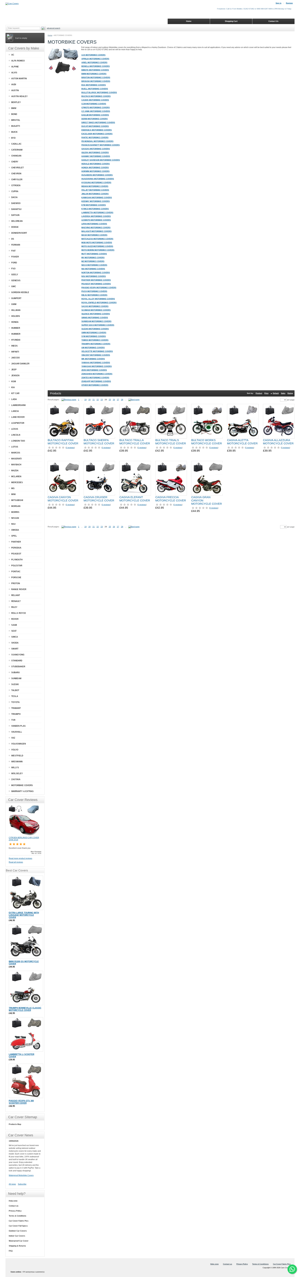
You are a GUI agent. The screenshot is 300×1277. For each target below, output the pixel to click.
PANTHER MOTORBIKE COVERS (96, 280)
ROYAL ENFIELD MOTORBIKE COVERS (99, 303)
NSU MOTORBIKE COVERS (93, 276)
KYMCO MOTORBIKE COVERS (95, 209)
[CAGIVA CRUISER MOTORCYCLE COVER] (99, 478)
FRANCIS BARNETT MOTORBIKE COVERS (100, 145)
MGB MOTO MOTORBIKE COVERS (96, 242)
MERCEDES (17, 482)
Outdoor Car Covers (18, 1231)
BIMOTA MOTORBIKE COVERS (95, 70)
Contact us (13, 1206)
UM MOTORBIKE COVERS (93, 348)
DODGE (15, 227)
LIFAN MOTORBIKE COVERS (94, 224)
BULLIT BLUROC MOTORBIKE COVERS (99, 92)
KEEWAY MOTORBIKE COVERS (95, 201)
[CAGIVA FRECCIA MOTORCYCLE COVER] (171, 478)
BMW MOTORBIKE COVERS (93, 74)
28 (122, 400)
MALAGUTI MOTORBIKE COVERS (96, 231)
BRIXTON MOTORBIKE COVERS (95, 77)
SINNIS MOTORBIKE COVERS (94, 318)
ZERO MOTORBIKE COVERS (94, 370)
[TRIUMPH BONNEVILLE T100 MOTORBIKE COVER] (26, 988)
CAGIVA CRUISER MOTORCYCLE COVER (99, 499)
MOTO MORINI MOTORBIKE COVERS (97, 250)
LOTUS (14, 447)
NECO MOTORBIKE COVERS (94, 265)
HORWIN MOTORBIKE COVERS (95, 171)
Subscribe (22, 1184)
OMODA (15, 530)
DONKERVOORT (19, 233)
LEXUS (14, 429)
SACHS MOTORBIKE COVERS (94, 306)
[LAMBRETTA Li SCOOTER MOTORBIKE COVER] (26, 1034)
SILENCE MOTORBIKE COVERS (95, 314)
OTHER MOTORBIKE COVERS (94, 385)
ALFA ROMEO (18, 61)
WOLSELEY (17, 773)
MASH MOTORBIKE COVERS (94, 235)
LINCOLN (15, 435)
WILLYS (15, 767)
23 (102, 400)
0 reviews (70, 448)
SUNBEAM (16, 678)
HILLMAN (15, 310)
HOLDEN (15, 316)
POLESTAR (16, 565)
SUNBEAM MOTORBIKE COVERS (96, 321)
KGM (13, 381)
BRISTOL (15, 120)
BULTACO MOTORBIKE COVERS (96, 96)
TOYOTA (15, 702)
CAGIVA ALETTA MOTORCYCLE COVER (242, 442)
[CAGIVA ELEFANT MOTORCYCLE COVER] (135, 478)
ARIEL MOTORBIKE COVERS (94, 62)
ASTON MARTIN (19, 78)
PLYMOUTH (16, 559)
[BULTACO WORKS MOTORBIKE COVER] (207, 421)
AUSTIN (15, 90)
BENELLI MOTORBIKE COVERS (95, 66)
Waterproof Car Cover (18, 1241)
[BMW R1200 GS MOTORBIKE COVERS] (26, 941)
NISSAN (15, 518)
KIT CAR (15, 393)
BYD (13, 138)
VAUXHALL (16, 732)
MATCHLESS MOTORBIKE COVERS (97, 239)
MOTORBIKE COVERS (22, 785)
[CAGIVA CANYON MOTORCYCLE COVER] (63, 478)
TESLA (14, 696)
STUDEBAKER (18, 666)
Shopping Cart (231, 21)
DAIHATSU (16, 209)
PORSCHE (16, 577)
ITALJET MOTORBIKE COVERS (95, 190)
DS (12, 239)
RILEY (14, 607)
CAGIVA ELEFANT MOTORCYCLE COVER (134, 499)
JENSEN (15, 375)
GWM (13, 304)
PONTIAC (15, 571)
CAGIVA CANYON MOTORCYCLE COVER (63, 499)
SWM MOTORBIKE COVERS (93, 333)
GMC (13, 286)
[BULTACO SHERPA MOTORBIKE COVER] (99, 421)
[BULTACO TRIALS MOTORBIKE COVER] (171, 421)
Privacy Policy (15, 1211)
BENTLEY (16, 102)
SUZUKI (15, 684)
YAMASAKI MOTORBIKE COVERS (96, 366)
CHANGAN (16, 156)
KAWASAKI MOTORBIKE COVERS (96, 197)
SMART (14, 649)
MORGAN (15, 506)
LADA (14, 399)
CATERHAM (16, 150)
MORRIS (15, 512)
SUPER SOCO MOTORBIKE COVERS (97, 325)
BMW (13, 108)
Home (50, 35)
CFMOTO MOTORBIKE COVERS (95, 107)
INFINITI (15, 352)
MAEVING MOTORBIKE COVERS (95, 227)
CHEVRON (16, 173)
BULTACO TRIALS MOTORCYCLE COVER (170, 442)
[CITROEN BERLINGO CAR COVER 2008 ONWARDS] (24, 835)
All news (12, 1184)
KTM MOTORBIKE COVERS (93, 205)
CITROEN (15, 185)
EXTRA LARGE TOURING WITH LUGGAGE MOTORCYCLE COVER (24, 915)
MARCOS (15, 453)
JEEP (14, 369)
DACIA (14, 197)
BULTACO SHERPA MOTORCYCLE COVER (99, 442)
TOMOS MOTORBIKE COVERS (94, 340)
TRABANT (16, 708)
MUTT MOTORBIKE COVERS (94, 254)
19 (85, 400)
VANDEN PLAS (18, 726)
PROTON (15, 583)
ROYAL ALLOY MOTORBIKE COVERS (98, 299)
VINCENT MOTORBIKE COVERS (95, 355)
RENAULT (16, 601)
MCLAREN (16, 476)
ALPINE (15, 66)
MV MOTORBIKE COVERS (93, 257)
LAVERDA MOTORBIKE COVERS (96, 216)
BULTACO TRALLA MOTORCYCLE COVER (134, 442)
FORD (14, 262)
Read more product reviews (20, 858)
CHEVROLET (17, 167)
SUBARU (15, 672)
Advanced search (53, 28)
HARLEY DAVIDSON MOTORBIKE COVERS (100, 160)
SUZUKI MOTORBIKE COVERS (95, 329)
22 (98, 400)
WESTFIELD (17, 755)
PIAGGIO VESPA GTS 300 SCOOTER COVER (21, 1102)
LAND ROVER (18, 417)
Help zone (13, 1201)
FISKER (15, 257)
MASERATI (16, 459)
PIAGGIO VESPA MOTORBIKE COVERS (98, 288)
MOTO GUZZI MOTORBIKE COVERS (97, 246)
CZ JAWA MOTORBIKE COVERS (95, 111)
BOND (14, 114)
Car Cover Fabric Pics (18, 1221)
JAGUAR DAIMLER (20, 363)
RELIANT (15, 595)
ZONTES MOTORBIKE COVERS (95, 378)
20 (89, 400)
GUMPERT (16, 298)
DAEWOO (15, 203)
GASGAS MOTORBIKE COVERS (95, 149)
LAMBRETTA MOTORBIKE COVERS (97, 212)
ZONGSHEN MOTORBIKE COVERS (96, 374)
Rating (290, 393)
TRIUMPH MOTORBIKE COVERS (95, 344)
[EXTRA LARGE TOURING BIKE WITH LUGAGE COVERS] (26, 893)
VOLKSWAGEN (18, 744)
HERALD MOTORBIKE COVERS (95, 164)
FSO (13, 268)
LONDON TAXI (18, 441)
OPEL (14, 536)
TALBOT (15, 690)
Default (276, 393)
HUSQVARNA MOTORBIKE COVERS (97, 179)
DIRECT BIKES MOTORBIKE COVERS (98, 122)
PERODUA (16, 548)
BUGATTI (15, 126)
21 (93, 400)
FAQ (10, 1251)
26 (114, 400)
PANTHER (16, 542)
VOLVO (14, 750)
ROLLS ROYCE (18, 613)
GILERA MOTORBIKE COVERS (95, 152)
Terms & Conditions (17, 1216)
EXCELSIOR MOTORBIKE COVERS (96, 134)
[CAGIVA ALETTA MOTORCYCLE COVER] (242, 421)
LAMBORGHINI (18, 405)
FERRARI (15, 245)
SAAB (14, 625)
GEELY (14, 274)
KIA (13, 387)
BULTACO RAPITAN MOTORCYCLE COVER (63, 442)
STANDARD (16, 660)
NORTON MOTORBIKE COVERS (95, 272)
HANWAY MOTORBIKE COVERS (95, 156)
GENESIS (15, 280)
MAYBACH (16, 464)
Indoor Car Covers (17, 1236)
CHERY (14, 162)
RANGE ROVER (18, 589)
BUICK (14, 132)
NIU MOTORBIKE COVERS (93, 269)
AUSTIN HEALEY (19, 96)
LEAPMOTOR (17, 423)
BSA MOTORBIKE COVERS (93, 85)
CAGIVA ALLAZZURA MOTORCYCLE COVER (278, 442)
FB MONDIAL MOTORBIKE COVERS (97, 141)
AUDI (13, 84)
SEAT (14, 631)
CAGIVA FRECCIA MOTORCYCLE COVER (170, 499)
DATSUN (15, 215)
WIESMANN (16, 761)
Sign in (278, 3)
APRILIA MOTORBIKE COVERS (95, 59)
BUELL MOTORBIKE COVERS (94, 89)
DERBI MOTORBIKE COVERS (94, 119)
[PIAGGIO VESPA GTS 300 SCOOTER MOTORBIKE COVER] (26, 1081)
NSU (13, 524)
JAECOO (15, 358)
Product (259, 393)
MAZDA (14, 470)
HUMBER (15, 328)
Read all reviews (16, 862)
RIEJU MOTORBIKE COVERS (94, 295)
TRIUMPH (15, 714)
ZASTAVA (15, 779)
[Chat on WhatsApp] (292, 1269)
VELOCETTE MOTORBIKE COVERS (97, 351)
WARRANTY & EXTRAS (22, 791)
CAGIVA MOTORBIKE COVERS (95, 100)
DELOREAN (16, 221)
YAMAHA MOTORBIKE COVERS (95, 363)
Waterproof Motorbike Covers (21, 1175)
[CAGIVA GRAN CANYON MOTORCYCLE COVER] (207, 478)
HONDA (14, 322)
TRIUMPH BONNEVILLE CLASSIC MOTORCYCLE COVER (25, 1009)
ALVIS (14, 72)
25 (110, 400)
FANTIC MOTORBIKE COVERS (94, 137)
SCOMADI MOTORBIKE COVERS (96, 310)
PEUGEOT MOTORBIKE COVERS (96, 284)
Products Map (15, 1124)
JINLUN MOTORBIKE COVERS (95, 194)
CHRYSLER (16, 179)
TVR (13, 720)
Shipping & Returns (17, 1246)
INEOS (14, 346)
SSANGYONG (17, 655)
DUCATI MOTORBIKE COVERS (95, 126)
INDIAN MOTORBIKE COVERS (94, 186)
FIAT (13, 251)
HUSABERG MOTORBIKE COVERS (97, 175)
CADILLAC (16, 144)
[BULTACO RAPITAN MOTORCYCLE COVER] (63, 421)
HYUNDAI (15, 340)
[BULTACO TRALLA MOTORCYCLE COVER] (135, 421)
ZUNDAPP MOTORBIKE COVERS (96, 381)
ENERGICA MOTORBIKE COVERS (96, 130)
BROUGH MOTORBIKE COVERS (95, 81)
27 (118, 400)
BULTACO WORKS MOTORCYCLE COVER (206, 442)
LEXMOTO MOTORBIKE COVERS (96, 220)
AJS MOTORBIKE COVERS (93, 55)
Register (289, 3)
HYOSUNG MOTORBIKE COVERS (96, 182)
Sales (283, 393)
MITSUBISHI (17, 500)
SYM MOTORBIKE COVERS (93, 336)
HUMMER (15, 334)
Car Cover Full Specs (18, 1226)
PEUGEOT (16, 554)
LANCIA (15, 411)
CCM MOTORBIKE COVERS (93, 104)
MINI (13, 494)
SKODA (14, 643)
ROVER (14, 619)
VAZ (13, 738)
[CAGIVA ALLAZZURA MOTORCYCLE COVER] (278, 421)
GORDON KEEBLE (20, 292)
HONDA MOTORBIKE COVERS (95, 167)
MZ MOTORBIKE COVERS (92, 261)
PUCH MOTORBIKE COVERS (94, 291)
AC (12, 55)
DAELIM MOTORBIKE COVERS (95, 115)
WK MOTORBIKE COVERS (93, 359)
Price (266, 393)
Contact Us (273, 21)
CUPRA (14, 191)
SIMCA (14, 637)
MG (13, 488)
